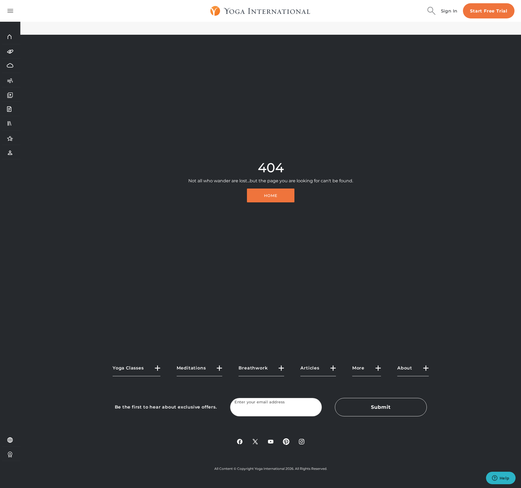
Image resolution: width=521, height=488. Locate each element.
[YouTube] (270, 441)
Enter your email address (259, 402)
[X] (255, 441)
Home (271, 195)
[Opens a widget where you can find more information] (501, 478)
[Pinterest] (286, 441)
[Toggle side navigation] (10, 11)
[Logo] (260, 11)
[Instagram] (301, 441)
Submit (380, 407)
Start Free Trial (488, 11)
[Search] (431, 11)
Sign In (449, 11)
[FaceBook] (239, 441)
